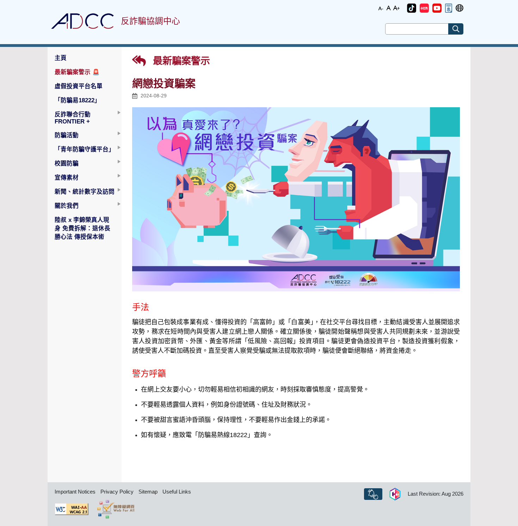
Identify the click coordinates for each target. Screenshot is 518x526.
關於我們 (67, 205)
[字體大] (396, 8)
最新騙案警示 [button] (77, 72)
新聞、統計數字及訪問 (85, 191)
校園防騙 (67, 163)
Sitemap (148, 492)
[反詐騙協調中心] (82, 21)
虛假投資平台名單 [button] (79, 86)
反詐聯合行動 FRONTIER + (73, 118)
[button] (411, 8)
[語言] (459, 8)
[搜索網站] (455, 29)
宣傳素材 (67, 177)
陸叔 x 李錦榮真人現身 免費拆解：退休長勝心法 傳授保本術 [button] (82, 228)
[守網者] (395, 494)
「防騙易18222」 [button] (77, 100)
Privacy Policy (117, 492)
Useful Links (176, 492)
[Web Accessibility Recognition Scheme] (116, 509)
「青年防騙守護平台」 (85, 149)
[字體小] (380, 8)
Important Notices (75, 492)
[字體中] (388, 8)
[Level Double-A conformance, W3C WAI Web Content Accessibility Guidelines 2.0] (71, 509)
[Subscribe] (373, 494)
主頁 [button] (61, 58)
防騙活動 (67, 135)
